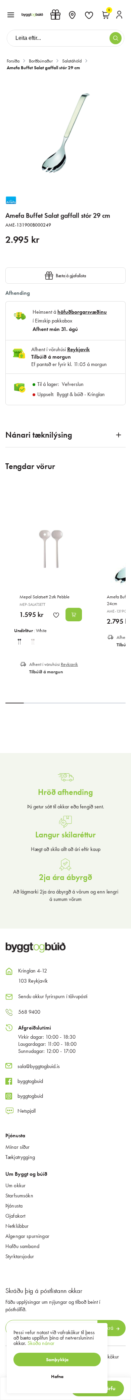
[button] (11, 15)
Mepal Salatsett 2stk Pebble (44, 597)
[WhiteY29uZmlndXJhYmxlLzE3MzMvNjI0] (33, 641)
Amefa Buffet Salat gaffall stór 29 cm (43, 67)
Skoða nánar (41, 1343)
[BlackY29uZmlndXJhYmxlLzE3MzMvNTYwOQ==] (19, 641)
